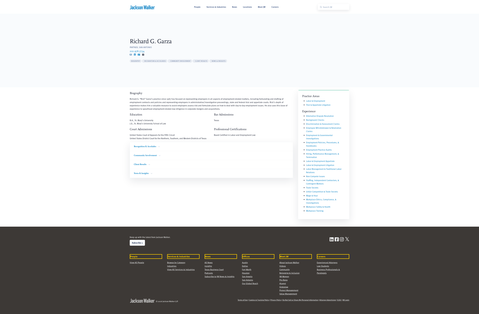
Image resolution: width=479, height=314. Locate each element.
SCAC (339, 300)
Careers (275, 6)
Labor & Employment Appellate (320, 161)
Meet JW (261, 6)
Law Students (323, 266)
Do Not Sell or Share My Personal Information (300, 300)
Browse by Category (176, 262)
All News (209, 262)
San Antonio (247, 280)
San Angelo (247, 276)
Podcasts (209, 273)
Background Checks (315, 119)
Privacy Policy (275, 300)
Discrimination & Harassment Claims (323, 123)
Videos (282, 266)
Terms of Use (243, 300)
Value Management (288, 293)
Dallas (245, 266)
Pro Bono (283, 280)
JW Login (346, 300)
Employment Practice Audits (319, 149)
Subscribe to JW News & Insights (219, 276)
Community (284, 269)
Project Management (288, 290)
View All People (137, 262)
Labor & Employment (315, 100)
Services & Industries (216, 6)
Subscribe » (137, 242)
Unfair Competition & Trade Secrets (322, 191)
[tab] (135, 61)
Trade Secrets (312, 187)
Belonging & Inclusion (289, 273)
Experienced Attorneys (327, 262)
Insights (208, 266)
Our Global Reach (250, 283)
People (197, 6)
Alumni (282, 283)
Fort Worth (246, 269)
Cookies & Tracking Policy (259, 300)
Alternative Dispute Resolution (320, 115)
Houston (245, 273)
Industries (171, 266)
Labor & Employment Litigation (320, 165)
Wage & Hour (312, 195)
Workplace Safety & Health (318, 206)
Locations (247, 6)
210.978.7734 (137, 51)
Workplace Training (314, 210)
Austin (245, 262)
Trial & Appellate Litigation (318, 104)
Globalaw (283, 286)
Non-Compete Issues (315, 176)
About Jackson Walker (289, 262)
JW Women (284, 276)
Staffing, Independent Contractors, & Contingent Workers (322, 182)
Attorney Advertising (327, 300)
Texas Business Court (214, 269)
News (234, 6)
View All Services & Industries (181, 269)
